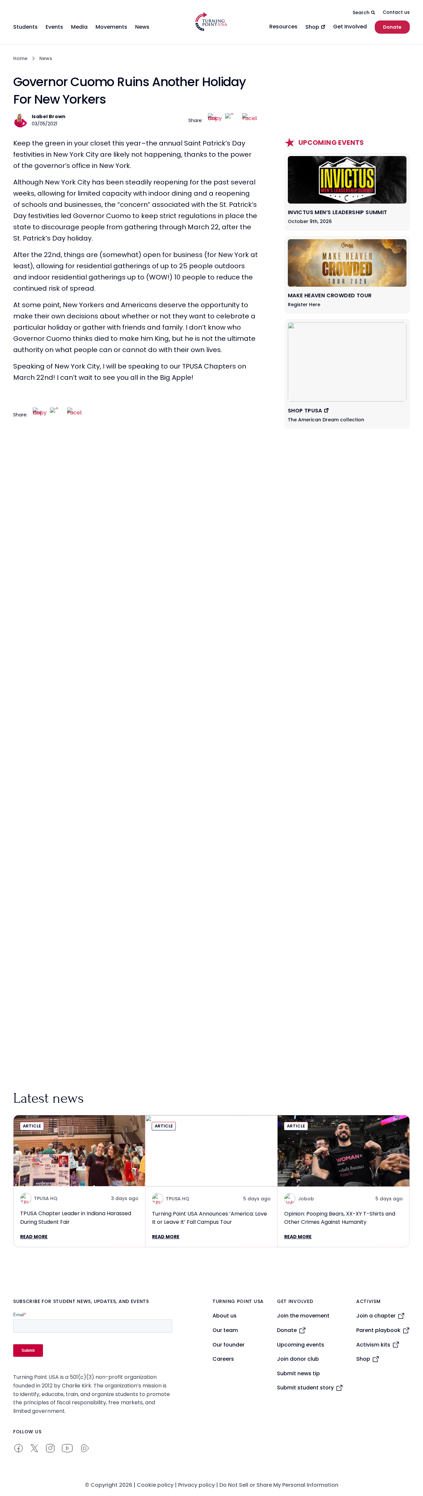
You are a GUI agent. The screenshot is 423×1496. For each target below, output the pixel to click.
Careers (223, 1359)
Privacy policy (196, 1485)
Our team (225, 1330)
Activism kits (373, 1345)
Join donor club (298, 1359)
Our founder (228, 1345)
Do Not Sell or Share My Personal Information (278, 1485)
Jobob (306, 1198)
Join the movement (303, 1315)
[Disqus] (135, 558)
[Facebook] (249, 120)
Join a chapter (376, 1315)
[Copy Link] (215, 120)
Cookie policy (155, 1485)
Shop (363, 1359)
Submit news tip (298, 1373)
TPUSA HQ (46, 1198)
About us (224, 1315)
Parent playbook (378, 1330)
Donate (392, 27)
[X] (232, 120)
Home (20, 58)
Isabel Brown (49, 116)
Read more (34, 1236)
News (45, 58)
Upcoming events (300, 1345)
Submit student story (305, 1387)
